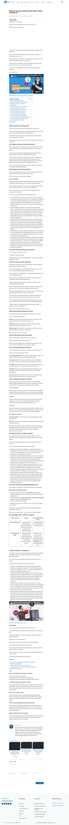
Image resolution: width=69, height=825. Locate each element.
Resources (37, 2)
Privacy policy (21, 806)
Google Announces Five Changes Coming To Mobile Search (23, 667)
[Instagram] (8, 804)
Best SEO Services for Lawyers (40, 811)
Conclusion (13, 121)
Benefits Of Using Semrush (16, 668)
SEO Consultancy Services (39, 803)
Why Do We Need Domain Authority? (18, 111)
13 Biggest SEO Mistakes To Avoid (21, 308)
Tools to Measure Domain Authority (18, 114)
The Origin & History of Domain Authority (19, 102)
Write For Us (21, 811)
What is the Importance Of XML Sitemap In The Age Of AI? (14, 753)
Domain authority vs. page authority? (19, 115)
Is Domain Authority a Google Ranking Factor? (21, 117)
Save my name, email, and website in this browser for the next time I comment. (24, 779)
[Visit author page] (11, 726)
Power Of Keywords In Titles (20, 622)
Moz (21, 269)
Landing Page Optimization (39, 814)
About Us (43, 2)
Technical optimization (29, 16)
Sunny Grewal (13, 16)
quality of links (22, 210)
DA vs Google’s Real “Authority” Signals (19, 118)
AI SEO (18, 2)
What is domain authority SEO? (17, 100)
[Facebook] (6, 804)
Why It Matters (14, 105)
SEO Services (50, 2)
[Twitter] (2, 804)
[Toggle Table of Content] (29, 99)
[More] (15, 20)
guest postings (30, 204)
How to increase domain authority (18, 112)
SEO (34, 24)
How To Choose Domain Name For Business (24, 95)
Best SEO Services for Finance (40, 806)
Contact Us (21, 813)
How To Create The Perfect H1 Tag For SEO (19, 665)
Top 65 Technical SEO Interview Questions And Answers (22, 661)
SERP (29, 292)
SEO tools (24, 187)
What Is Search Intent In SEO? (20, 332)
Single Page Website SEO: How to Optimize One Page (26, 751)
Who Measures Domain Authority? (18, 103)
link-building (14, 205)
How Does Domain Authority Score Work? (19, 106)
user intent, (15, 288)
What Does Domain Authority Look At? (19, 109)
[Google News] (10, 20)
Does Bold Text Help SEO (15, 663)
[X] (14, 20)
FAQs (20, 815)
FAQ (12, 123)
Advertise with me (25, 2)
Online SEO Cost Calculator (57, 803)
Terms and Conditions (23, 808)
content (22, 288)
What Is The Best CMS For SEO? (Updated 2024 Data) (38, 751)
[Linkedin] (12, 20)
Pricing (31, 2)
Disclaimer (21, 803)
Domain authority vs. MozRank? (18, 120)
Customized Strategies (38, 816)
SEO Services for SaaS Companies (38, 809)
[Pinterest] (10, 804)
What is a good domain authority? (18, 108)
